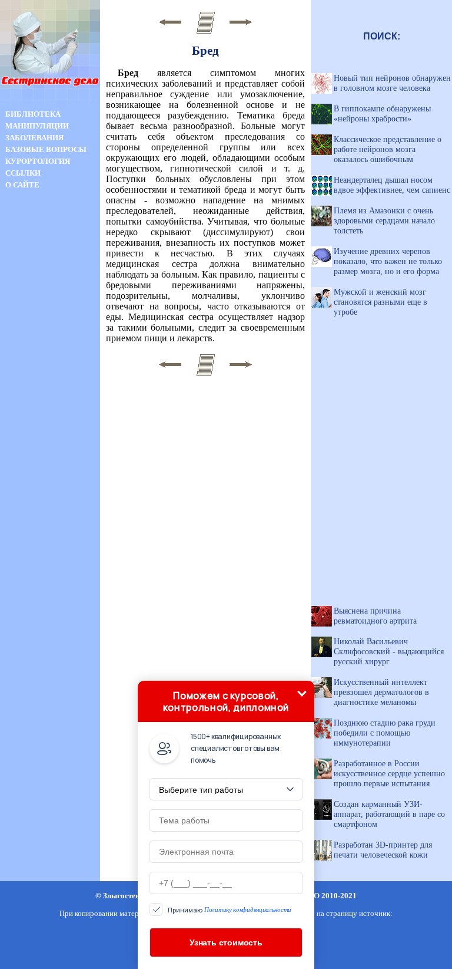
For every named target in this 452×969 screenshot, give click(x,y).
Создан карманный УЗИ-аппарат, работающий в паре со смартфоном (389, 814)
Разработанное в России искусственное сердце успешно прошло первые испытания (389, 773)
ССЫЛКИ (23, 173)
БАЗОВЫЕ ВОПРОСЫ (46, 149)
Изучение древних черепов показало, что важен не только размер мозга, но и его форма (388, 261)
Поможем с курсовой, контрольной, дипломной (226, 701)
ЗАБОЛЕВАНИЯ (34, 137)
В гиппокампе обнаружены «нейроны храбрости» (382, 113)
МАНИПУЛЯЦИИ (37, 125)
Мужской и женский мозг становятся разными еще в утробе (380, 302)
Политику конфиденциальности (247, 909)
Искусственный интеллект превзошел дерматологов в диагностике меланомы (381, 692)
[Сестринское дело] (50, 105)
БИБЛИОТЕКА (33, 114)
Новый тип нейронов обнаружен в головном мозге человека (392, 83)
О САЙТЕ (22, 184)
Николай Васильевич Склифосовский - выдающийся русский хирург (389, 651)
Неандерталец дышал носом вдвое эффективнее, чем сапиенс (392, 185)
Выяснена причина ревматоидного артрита (375, 615)
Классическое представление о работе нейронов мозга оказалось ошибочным (387, 149)
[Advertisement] (50, 399)
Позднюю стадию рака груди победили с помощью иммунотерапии (385, 732)
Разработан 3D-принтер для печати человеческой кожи (383, 849)
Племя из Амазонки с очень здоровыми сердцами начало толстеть (384, 220)
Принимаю (229, 909)
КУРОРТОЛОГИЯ (37, 161)
